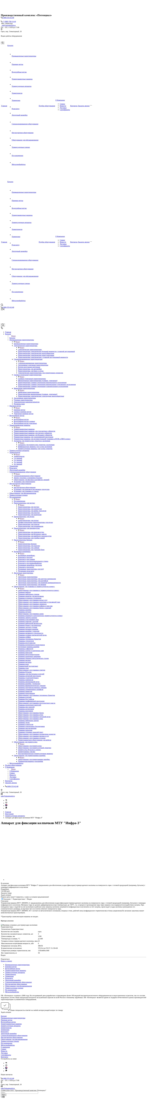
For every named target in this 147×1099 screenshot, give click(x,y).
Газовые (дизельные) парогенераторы (32, 379)
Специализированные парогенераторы (32, 363)
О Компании (60, 100)
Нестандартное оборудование (22, 133)
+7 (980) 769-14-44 (9, 21)
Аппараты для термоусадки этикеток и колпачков (36, 445)
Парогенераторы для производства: (31, 532)
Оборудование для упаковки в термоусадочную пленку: (38, 590)
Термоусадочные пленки (21, 147)
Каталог (10, 45)
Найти (4, 1095)
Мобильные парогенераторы (28, 392)
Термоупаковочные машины (22, 79)
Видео (29, 899)
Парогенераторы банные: (27, 544)
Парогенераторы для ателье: (28, 520)
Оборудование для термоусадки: (30, 746)
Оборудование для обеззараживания (25, 140)
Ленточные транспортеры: (28, 577)
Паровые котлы (17, 64)
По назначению (17, 155)
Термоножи (16, 100)
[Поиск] (2, 43)
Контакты (73, 106)
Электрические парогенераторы (30, 349)
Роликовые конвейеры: (26, 555)
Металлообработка (19, 164)
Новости (63, 106)
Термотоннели (17, 93)
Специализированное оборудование (25, 124)
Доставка (63, 108)
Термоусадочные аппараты (21, 86)
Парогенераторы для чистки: (28, 507)
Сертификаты (65, 110)
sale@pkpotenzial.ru (9, 25)
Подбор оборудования (47, 106)
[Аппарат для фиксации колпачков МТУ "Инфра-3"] (20, 880)
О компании (5, 1047)
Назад (13, 336)
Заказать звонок (84, 106)
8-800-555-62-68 (8, 18)
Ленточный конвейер (19, 115)
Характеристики (19, 899)
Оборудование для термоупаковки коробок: (34, 759)
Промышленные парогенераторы (24, 56)
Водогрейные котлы (19, 72)
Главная (4, 106)
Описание (7, 899)
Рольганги (15, 109)
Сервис (62, 104)
